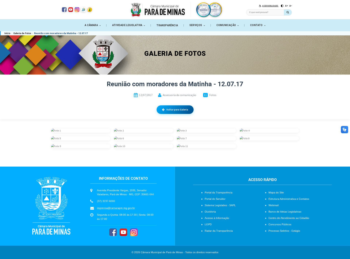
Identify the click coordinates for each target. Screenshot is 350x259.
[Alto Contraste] (282, 5)
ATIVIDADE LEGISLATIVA (127, 25)
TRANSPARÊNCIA (167, 25)
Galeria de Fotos (22, 33)
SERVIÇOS (195, 25)
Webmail (274, 205)
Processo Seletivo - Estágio (284, 230)
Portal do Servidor (215, 198)
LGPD (208, 224)
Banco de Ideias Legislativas (285, 211)
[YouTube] (123, 232)
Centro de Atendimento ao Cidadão (289, 218)
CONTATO (256, 25)
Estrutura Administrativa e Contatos (289, 198)
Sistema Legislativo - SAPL (220, 205)
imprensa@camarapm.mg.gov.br (116, 208)
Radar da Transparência (219, 230)
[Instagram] (134, 232)
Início (7, 33)
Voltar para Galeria (177, 109)
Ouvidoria (210, 211)
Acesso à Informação (217, 218)
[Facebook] (113, 232)
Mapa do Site (276, 192)
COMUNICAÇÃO (226, 25)
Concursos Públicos (280, 224)
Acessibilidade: (270, 6)
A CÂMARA (91, 25)
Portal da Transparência (218, 192)
